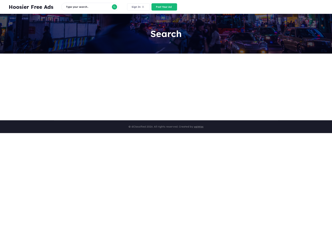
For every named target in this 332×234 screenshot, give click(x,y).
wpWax (199, 126)
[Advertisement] (157, 84)
